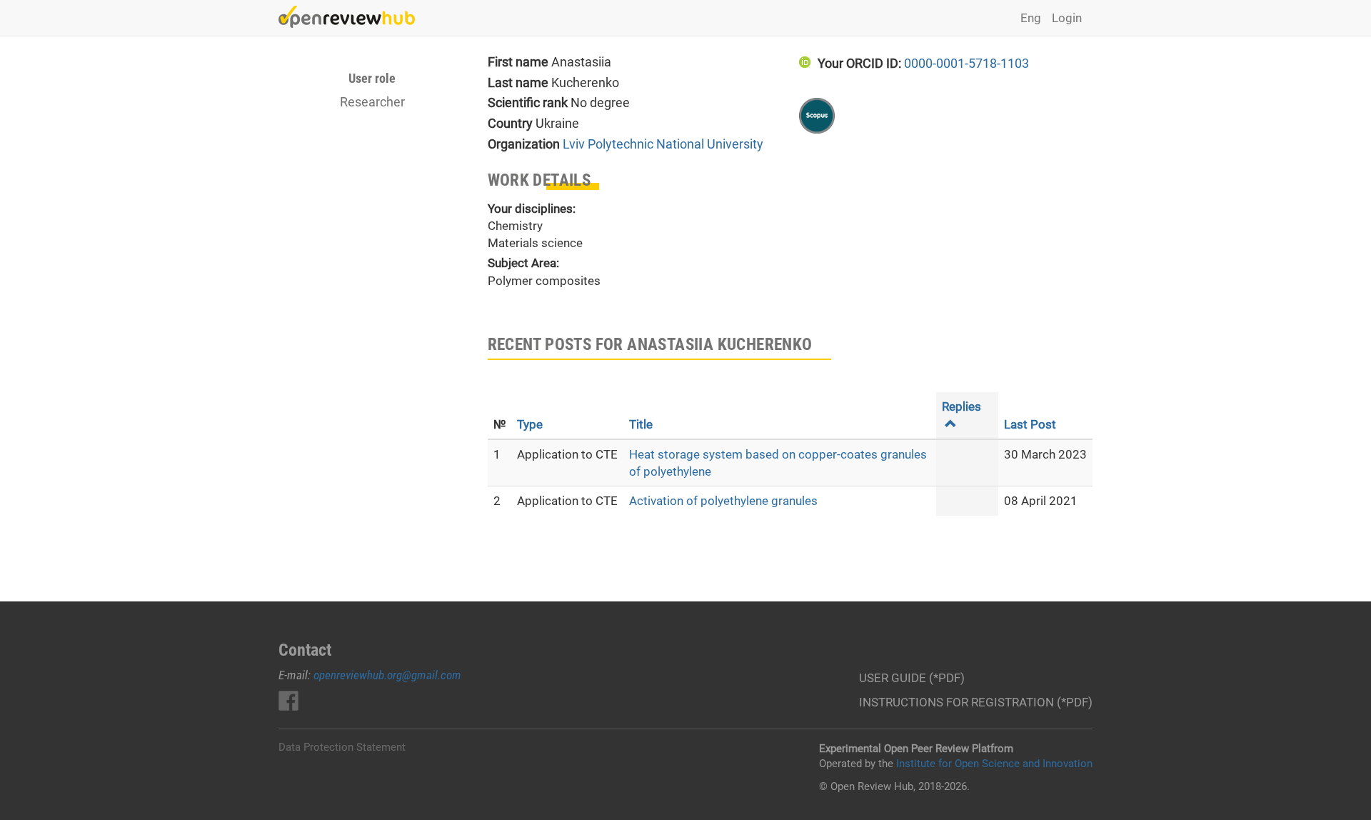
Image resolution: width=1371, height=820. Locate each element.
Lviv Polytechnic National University (663, 143)
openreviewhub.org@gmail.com (387, 675)
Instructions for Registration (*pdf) (976, 702)
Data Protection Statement (342, 747)
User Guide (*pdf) (912, 678)
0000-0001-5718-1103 (966, 63)
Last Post (1030, 424)
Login (1067, 18)
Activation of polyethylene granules (723, 501)
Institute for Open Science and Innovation (994, 763)
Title (641, 424)
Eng (1030, 18)
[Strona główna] (352, 17)
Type (530, 424)
